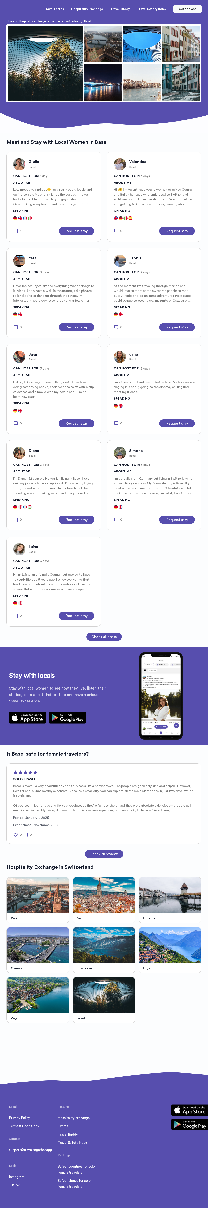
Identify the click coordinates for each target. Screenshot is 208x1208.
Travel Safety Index (72, 1143)
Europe (55, 21)
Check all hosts (104, 637)
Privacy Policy (19, 1118)
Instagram (16, 1177)
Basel (87, 21)
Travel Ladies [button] (54, 9)
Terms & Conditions (24, 1126)
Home (10, 21)
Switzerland (72, 21)
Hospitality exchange (32, 21)
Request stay (77, 231)
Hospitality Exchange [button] (87, 9)
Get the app (187, 9)
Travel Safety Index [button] (151, 9)
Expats (63, 1126)
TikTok (14, 1185)
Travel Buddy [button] (120, 9)
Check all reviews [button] (104, 854)
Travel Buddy (68, 1134)
